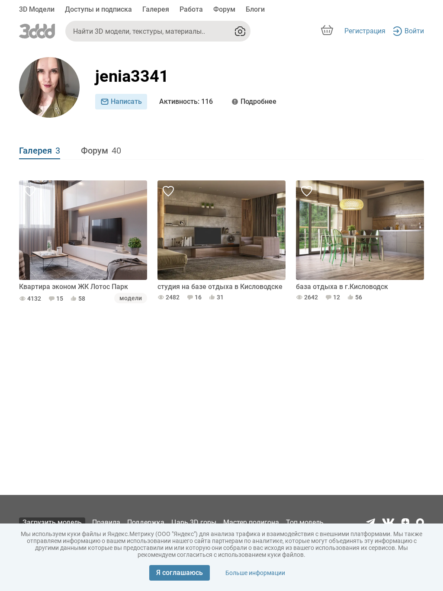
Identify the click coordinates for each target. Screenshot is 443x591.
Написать (126, 101)
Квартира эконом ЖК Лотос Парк (73, 287)
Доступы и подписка (98, 9)
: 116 (186, 101)
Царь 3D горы (193, 522)
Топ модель (305, 522)
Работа (191, 9)
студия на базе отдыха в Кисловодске (219, 287)
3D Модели (37, 9)
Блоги (255, 9)
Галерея (155, 9)
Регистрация (364, 31)
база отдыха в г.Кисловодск (342, 287)
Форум (224, 9)
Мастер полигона (251, 522)
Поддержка (145, 522)
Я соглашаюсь (179, 573)
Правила (106, 522)
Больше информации (255, 572)
